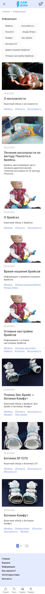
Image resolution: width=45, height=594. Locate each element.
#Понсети (20, 109)
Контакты (7, 578)
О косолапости (15, 98)
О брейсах (11, 217)
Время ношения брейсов (22, 271)
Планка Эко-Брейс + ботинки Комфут (19, 396)
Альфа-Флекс (29, 32)
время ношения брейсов (17, 50)
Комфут (9, 38)
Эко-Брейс (27, 38)
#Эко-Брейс (21, 414)
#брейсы (8, 109)
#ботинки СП (10, 471)
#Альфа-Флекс (11, 287)
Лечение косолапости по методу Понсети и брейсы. (22, 156)
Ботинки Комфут (16, 515)
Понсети (9, 32)
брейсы (9, 26)
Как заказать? (9, 570)
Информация (8, 566)
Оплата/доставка (11, 574)
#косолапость (35, 109)
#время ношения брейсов (28, 284)
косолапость (27, 26)
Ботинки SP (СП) (16, 458)
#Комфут (8, 414)
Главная (6, 11)
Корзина (6, 562)
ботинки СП (11, 44)
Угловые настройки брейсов (19, 56)
